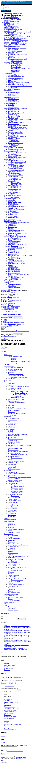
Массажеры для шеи (17, 491)
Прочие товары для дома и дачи (16, 18)
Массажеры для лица (17, 486)
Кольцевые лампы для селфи (16, 402)
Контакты (7, 670)
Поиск (2, 328)
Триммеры (11, 205)
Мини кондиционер (14, 271)
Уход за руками (12, 214)
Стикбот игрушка (13, 466)
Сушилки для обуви (14, 294)
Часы (5, 320)
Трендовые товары (9, 317)
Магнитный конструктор (15, 132)
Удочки (10, 233)
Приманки (11, 229)
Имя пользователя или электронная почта (14, 745)
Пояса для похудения (14, 198)
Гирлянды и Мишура (18, 63)
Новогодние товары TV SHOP (16, 60)
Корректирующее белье (15, 172)
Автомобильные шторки (15, 29)
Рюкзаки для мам (13, 107)
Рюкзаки (10, 105)
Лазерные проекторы (14, 270)
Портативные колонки (14, 89)
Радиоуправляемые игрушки (16, 461)
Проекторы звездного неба (15, 140)
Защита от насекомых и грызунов (18, 556)
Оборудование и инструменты (13, 275)
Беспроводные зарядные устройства (18, 386)
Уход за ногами (12, 213)
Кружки (13, 16)
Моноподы (11, 83)
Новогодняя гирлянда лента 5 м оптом (16, 632)
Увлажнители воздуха (14, 300)
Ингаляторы (15, 197)
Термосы (10, 295)
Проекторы (11, 91)
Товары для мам (12, 156)
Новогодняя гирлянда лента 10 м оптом (16, 627)
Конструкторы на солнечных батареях (14, 128)
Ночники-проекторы (14, 138)
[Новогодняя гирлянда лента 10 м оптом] (16, 626)
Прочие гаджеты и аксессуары (13, 93)
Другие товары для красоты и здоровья (13, 167)
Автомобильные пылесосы (13, 26)
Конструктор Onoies (14, 124)
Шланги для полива (14, 306)
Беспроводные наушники (12, 55)
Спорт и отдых (8, 236)
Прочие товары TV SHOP (19, 397)
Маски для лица (12, 160)
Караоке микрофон (13, 76)
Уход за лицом (12, 211)
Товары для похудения (14, 202)
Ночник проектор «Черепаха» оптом (15, 331)
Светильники (12, 286)
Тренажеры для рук (17, 492)
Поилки (10, 314)
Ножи (9, 227)
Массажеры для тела (17, 489)
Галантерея (7, 97)
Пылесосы (14, 278)
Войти (3, 754)
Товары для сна (12, 203)
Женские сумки (12, 100)
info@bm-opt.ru (9, 686)
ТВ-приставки (12, 95)
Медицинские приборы (15, 195)
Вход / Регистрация (10, 729)
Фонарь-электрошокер (14, 235)
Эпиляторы (11, 217)
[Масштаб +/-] (6, 762)
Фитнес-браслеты (13, 325)
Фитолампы (11, 303)
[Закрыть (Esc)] (1, 762)
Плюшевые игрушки (14, 143)
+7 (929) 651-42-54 (12, 683)
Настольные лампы (15, 291)
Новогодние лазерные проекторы (18, 67)
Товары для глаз (12, 200)
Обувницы (11, 281)
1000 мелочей (8, 11)
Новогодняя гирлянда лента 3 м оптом (16, 637)
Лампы (6, 219)
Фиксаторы (11, 243)
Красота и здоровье (10, 165)
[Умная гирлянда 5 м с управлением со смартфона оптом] (18, 646)
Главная (6, 663)
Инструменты (12, 263)
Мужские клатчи (13, 423)
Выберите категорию (6, 9)
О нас (6, 666)
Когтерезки (11, 309)
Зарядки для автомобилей (15, 41)
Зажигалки (11, 259)
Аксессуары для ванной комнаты (18, 545)
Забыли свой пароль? (7, 757)
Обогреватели (12, 273)
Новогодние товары (10, 221)
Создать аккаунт (21, 758)
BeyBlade (10, 110)
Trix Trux (10, 111)
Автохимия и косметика (15, 31)
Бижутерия (7, 45)
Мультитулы (11, 225)
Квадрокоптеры (12, 122)
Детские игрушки (9, 108)
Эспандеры (11, 244)
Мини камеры (12, 81)
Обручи (10, 240)
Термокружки (15, 21)
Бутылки (14, 15)
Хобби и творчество (14, 157)
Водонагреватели (13, 257)
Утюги (10, 301)
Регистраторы (12, 43)
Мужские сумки (12, 103)
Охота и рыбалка (9, 222)
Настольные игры (13, 133)
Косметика (7, 159)
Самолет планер (12, 154)
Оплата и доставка (9, 665)
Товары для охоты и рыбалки (16, 529)
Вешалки (10, 255)
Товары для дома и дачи (15, 13)
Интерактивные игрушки (12, 120)
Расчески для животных (15, 316)
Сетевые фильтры (16, 279)
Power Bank (11, 48)
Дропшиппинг (8, 668)
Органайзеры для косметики (13, 163)
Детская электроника (14, 116)
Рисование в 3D (12, 153)
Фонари (6, 319)
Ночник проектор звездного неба (13, 136)
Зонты (10, 102)
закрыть (3, 348)
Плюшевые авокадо (14, 145)
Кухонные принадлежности (13, 266)
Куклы (10, 130)
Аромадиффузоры (13, 251)
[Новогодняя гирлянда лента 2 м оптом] (16, 640)
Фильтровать (21, 618)
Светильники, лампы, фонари (17, 578)
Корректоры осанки (14, 173)
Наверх (3, 760)
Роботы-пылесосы (13, 284)
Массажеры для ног (17, 488)
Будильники (11, 252)
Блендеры (14, 268)
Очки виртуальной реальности (13, 87)
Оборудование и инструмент (13, 37)
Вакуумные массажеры (14, 177)
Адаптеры (11, 50)
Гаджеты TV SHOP (13, 57)
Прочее (10, 148)
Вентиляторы (12, 254)
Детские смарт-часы (14, 322)
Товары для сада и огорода (16, 584)
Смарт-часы (11, 324)
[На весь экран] (5, 762)
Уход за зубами (12, 210)
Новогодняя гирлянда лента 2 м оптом (16, 641)
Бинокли (10, 224)
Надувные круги (13, 238)
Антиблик (11, 32)
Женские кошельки (13, 99)
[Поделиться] (3, 762)
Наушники (11, 84)
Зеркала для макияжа (14, 170)
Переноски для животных (12, 312)
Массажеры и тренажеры (15, 175)
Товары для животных (11, 308)
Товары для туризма (14, 241)
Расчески (14, 208)
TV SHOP (7, 23)
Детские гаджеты (13, 118)
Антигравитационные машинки (17, 434)
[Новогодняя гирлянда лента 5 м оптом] (16, 630)
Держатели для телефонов (12, 34)
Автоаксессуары (9, 24)
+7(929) (6, 691)
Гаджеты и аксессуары (11, 46)
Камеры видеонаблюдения (13, 74)
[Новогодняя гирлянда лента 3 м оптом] (16, 635)
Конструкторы (12, 126)
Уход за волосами (13, 206)
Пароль (3, 750)
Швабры (10, 305)
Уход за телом (12, 216)
